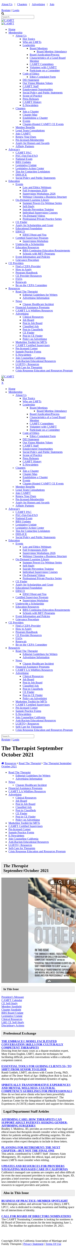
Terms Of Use (53, 1243)
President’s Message (12, 997)
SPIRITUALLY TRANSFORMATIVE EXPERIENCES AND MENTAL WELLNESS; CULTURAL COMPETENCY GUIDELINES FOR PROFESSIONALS (36, 1088)
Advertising (38, 4)
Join (52, 4)
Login (16, 10)
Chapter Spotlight (11, 1009)
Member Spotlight (11, 1006)
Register (6, 10)
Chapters (22, 4)
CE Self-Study (9, 1003)
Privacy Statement (33, 1243)
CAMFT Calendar (11, 1000)
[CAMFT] (7, 20)
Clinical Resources (11, 1019)
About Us (6, 4)
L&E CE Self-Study (12, 1022)
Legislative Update (11, 1015)
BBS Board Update (12, 1012)
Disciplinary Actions (12, 1025)
